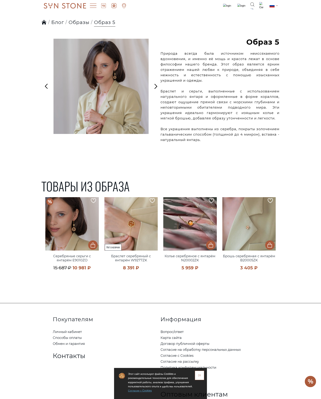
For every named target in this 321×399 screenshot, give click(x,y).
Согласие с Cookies (140, 390)
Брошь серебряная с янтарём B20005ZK (249, 258)
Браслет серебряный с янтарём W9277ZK (131, 258)
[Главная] (44, 22)
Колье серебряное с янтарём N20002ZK (190, 258)
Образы (79, 22)
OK (199, 375)
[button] (49, 228)
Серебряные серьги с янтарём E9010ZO (72, 258)
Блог (57, 22)
